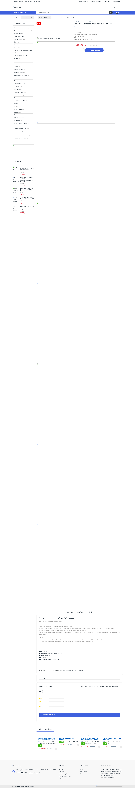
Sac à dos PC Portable (44, 18)
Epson (17, 47)
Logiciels (17, 66)
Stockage (17, 112)
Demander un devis (85, 774)
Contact (82, 769)
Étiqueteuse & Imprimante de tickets (23, 51)
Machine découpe (19, 69)
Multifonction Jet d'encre (21, 75)
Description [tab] (69, 612)
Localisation (83, 1)
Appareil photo (18, 33)
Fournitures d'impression (21, 55)
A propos (61, 769)
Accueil (15, 18)
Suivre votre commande (95, 1)
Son (16, 106)
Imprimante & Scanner (21, 64)
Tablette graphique (20, 117)
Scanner (17, 103)
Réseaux (17, 98)
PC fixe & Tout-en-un (20, 83)
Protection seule (19, 95)
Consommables (19, 39)
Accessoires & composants (22, 28)
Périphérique (18, 89)
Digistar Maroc (20, 786)
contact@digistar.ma (118, 1)
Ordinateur (18, 81)
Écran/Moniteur (19, 45)
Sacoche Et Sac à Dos (27, 18)
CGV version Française (65, 776)
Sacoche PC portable (21, 138)
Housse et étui (51, 736)
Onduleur (17, 78)
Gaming (17, 58)
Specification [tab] (81, 612)
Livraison (61, 771)
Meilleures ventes (74, 736)
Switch (16, 115)
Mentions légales (63, 774)
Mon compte (108, 1)
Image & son (18, 61)
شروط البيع (61, 778)
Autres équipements (20, 36)
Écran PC (17, 42)
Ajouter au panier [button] (55, 748)
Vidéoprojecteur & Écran (21, 123)
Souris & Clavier (19, 109)
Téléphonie (18, 120)
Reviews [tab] (91, 612)
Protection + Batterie (20, 92)
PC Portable (18, 86)
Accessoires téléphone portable (23, 30)
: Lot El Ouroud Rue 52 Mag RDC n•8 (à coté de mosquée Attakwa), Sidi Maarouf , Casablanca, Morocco (111, 771)
